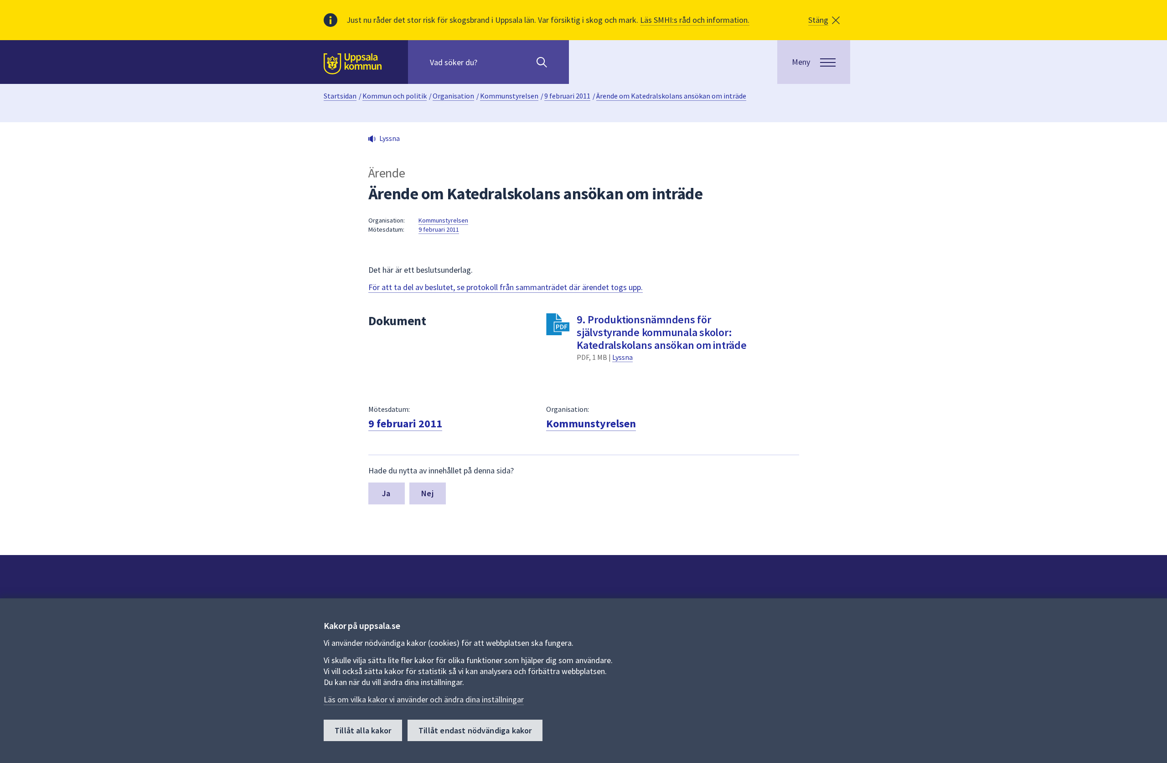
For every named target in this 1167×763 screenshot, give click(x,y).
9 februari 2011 (567, 95)
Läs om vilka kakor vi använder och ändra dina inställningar (424, 699)
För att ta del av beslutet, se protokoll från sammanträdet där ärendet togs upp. (505, 287)
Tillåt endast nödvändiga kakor (475, 730)
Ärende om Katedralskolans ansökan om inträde (671, 95)
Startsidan (340, 95)
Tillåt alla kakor (363, 730)
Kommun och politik (394, 95)
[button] (824, 20)
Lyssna (622, 357)
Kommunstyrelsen (509, 95)
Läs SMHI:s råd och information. (694, 20)
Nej (427, 493)
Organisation (453, 95)
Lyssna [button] (389, 138)
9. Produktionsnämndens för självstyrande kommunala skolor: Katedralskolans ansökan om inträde (662, 332)
